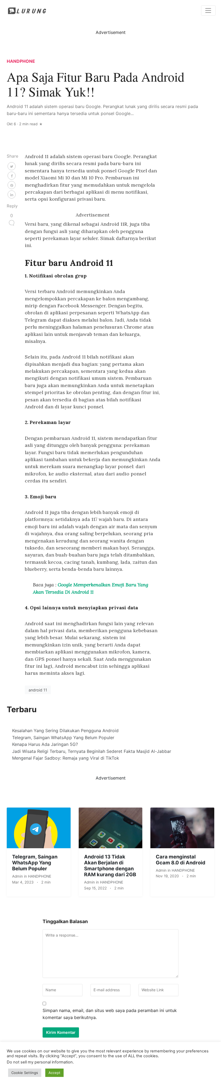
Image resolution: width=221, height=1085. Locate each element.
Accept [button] (54, 1072)
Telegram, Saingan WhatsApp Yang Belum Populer (63, 737)
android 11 (38, 690)
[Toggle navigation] (208, 10)
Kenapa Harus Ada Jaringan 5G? (45, 744)
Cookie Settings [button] (24, 1072)
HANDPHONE (21, 61)
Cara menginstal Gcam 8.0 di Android (180, 859)
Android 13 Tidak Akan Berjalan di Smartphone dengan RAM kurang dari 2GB (110, 865)
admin (18, 876)
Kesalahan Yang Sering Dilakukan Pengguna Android (65, 730)
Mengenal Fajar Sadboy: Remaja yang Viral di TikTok (65, 758)
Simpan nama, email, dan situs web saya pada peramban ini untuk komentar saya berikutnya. (110, 1014)
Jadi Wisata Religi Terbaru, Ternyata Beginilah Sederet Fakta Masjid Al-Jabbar (91, 751)
